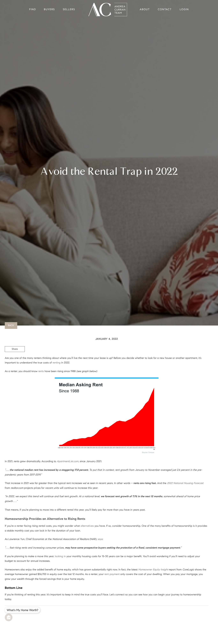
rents (41, 371)
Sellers (69, 9)
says (100, 539)
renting (56, 362)
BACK (11, 325)
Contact (165, 9)
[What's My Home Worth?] (8, 617)
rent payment (112, 574)
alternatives (87, 525)
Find (32, 9)
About (145, 9)
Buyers (49, 9)
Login (184, 9)
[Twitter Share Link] (15, 357)
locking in (60, 556)
